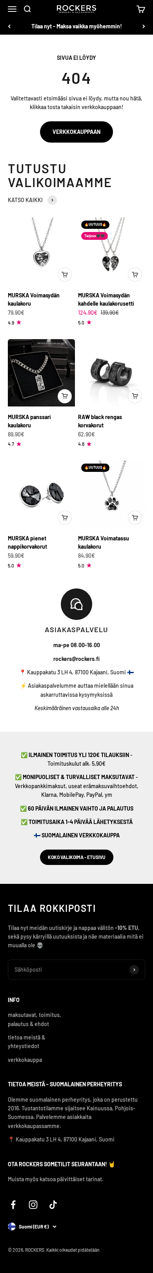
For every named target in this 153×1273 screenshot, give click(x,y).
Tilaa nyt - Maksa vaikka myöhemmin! (76, 26)
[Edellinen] (9, 26)
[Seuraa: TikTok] (53, 1204)
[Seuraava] (143, 26)
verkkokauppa (25, 1059)
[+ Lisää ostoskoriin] (65, 274)
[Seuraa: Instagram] (33, 1204)
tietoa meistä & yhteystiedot (26, 1041)
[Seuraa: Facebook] (13, 1204)
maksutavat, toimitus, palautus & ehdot (34, 1019)
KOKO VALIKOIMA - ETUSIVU (77, 857)
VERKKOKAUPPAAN (76, 131)
